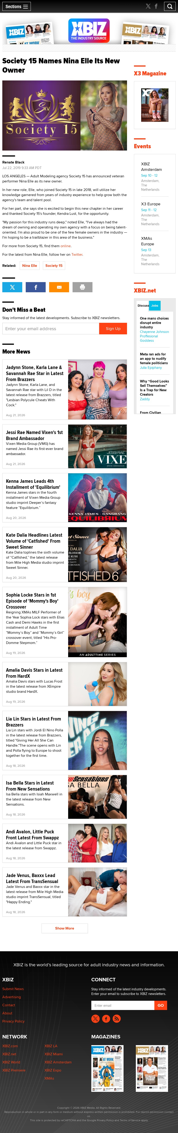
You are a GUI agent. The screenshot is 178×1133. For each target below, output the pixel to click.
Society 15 (54, 265)
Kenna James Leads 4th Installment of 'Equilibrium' (33, 484)
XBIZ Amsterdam (151, 166)
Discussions (143, 305)
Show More (64, 928)
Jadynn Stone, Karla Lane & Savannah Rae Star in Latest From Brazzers (35, 373)
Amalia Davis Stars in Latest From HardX (34, 673)
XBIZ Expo (52, 1070)
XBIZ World (11, 1062)
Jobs (154, 305)
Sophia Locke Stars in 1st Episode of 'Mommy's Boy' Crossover (32, 600)
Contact (8, 1005)
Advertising (11, 997)
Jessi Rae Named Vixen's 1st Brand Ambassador (34, 435)
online (65, 246)
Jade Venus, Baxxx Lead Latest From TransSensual (32, 878)
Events (142, 146)
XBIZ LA (50, 1046)
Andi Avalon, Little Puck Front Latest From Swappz (32, 834)
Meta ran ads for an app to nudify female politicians (154, 359)
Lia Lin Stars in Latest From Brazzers (33, 721)
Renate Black (13, 162)
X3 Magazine (150, 73)
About (7, 1013)
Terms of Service (130, 1120)
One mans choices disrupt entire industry (154, 323)
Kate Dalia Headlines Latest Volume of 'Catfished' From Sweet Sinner (34, 541)
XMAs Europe (147, 241)
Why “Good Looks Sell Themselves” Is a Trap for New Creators (154, 388)
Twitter (76, 254)
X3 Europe (150, 204)
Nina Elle (29, 265)
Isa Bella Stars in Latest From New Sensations (30, 785)
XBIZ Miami (53, 1054)
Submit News (13, 988)
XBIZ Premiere (13, 1070)
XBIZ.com (10, 1046)
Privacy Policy (13, 1021)
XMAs (49, 1078)
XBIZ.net (145, 290)
